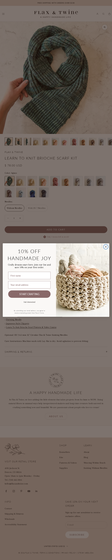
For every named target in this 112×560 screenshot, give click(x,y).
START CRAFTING (29, 294)
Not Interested (29, 301)
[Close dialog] (105, 246)
